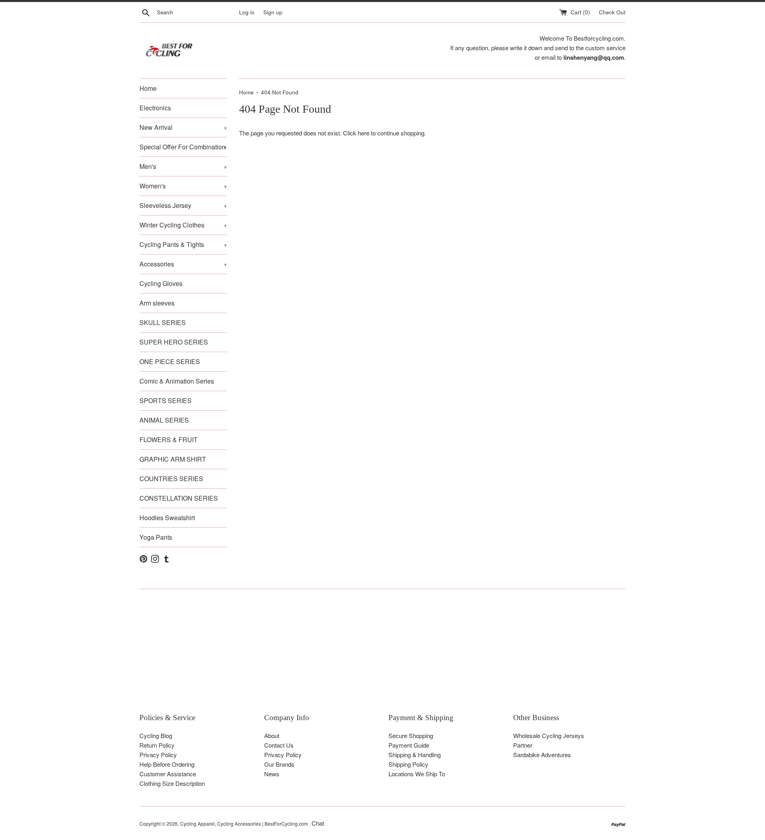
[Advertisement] (378, 657)
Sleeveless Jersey (183, 205)
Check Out (612, 12)
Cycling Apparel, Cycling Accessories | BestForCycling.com (244, 823)
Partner (522, 745)
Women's (183, 185)
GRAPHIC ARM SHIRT (172, 459)
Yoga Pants (155, 537)
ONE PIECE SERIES (169, 361)
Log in (247, 12)
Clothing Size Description (172, 783)
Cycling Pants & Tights (183, 244)
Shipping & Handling (414, 754)
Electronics (155, 107)
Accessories (183, 263)
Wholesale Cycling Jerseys (548, 735)
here (363, 133)
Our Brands (279, 764)
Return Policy (157, 745)
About (271, 735)
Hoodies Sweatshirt (167, 517)
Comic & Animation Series (176, 381)
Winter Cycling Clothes (183, 224)
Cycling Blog (155, 735)
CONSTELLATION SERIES (178, 498)
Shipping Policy (408, 764)
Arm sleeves (157, 302)
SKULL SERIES (162, 322)
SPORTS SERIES (165, 400)
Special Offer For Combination (183, 146)
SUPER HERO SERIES (173, 342)
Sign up (272, 12)
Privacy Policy (158, 754)
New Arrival (183, 127)
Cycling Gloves (160, 283)
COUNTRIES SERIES (171, 478)
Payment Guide (408, 745)
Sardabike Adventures (542, 754)
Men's (183, 166)
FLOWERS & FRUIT (168, 439)
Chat (318, 823)
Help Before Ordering (166, 764)
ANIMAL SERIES (164, 420)
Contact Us (279, 745)
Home (148, 88)
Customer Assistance (167, 774)
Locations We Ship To (416, 774)
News (271, 774)
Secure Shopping (410, 735)
